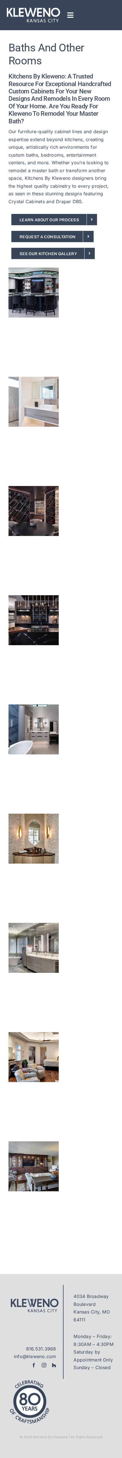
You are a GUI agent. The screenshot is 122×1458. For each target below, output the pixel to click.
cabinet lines (68, 131)
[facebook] (33, 1365)
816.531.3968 (41, 1349)
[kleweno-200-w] (33, 9)
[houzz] (54, 1365)
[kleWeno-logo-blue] (34, 1300)
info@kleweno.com (35, 1356)
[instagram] (44, 1365)
